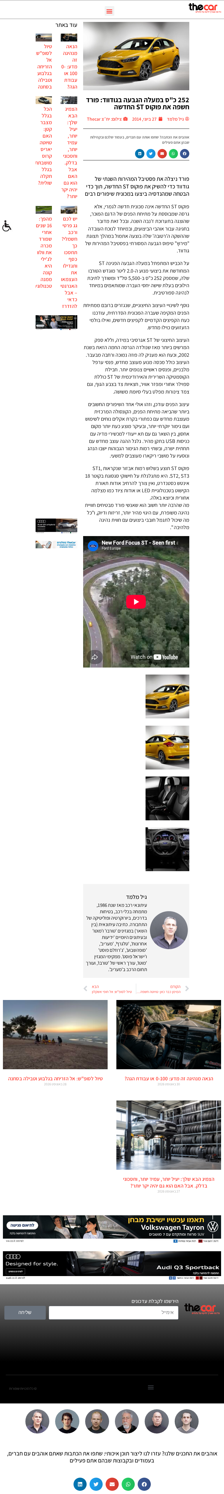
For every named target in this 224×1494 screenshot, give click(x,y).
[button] (109, 11)
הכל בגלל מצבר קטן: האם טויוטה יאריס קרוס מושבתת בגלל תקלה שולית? (43, 145)
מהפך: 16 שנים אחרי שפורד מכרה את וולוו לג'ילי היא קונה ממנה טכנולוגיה (42, 252)
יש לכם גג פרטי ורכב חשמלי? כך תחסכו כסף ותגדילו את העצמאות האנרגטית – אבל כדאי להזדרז (67, 262)
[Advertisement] (56, 425)
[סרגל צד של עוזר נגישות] (7, 226)
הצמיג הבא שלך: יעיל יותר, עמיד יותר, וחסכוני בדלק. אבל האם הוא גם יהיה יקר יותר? (69, 152)
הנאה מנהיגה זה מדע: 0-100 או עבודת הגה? (69, 66)
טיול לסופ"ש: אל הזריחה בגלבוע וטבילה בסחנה (43, 66)
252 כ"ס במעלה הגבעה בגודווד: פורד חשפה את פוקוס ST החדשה (137, 103)
